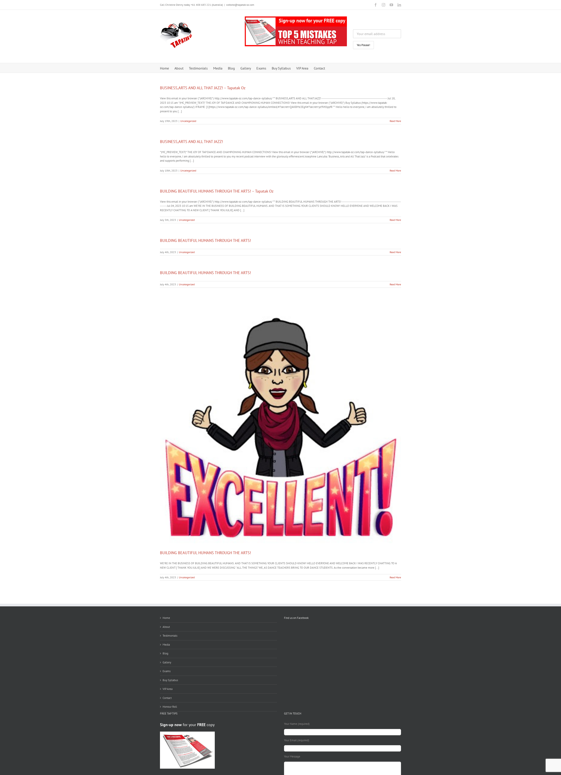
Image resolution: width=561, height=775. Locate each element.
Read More (395, 121)
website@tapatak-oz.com (240, 4)
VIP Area (167, 689)
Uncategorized (188, 121)
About (166, 627)
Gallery (167, 662)
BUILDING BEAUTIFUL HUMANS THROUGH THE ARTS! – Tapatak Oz (216, 191)
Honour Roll (170, 707)
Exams (166, 671)
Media (166, 644)
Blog (165, 653)
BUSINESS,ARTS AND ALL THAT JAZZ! (191, 141)
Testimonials (170, 636)
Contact (167, 698)
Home (166, 618)
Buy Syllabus (170, 680)
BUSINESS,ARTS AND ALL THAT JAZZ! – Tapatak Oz (202, 87)
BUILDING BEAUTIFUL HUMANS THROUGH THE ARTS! (205, 240)
